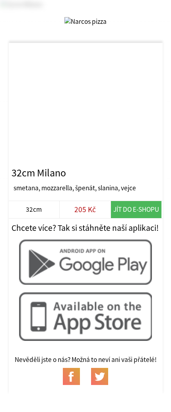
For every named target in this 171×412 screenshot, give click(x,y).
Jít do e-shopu (136, 209)
